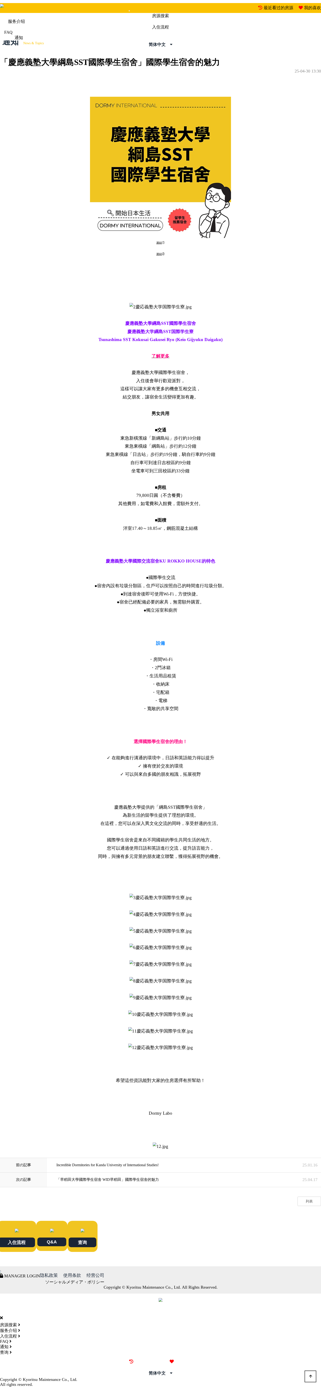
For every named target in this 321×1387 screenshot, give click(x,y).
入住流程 (160, 27)
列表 (309, 1201)
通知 (19, 37)
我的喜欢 (312, 7)
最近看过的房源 (278, 7)
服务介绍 (16, 21)
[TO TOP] (310, 1376)
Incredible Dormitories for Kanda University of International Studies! (107, 1165)
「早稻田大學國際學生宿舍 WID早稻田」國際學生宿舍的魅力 (107, 1180)
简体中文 (159, 44)
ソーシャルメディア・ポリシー (74, 1282)
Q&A (52, 1241)
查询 (82, 1242)
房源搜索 (160, 15)
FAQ (8, 32)
